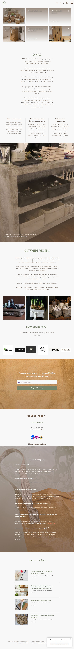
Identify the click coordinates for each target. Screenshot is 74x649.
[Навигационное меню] (72, 3)
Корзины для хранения (35, 11)
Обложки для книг (57, 29)
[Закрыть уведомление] (70, 638)
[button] (57, 3)
